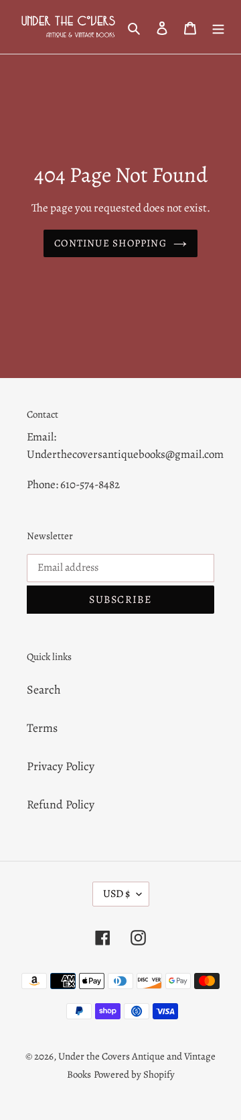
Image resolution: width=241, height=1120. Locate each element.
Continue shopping (110, 243)
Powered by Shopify (134, 1074)
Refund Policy (60, 804)
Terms (42, 728)
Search (44, 690)
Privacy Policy (60, 766)
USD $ (116, 893)
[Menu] (218, 27)
